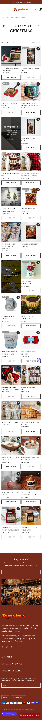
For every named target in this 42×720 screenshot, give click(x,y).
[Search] (36, 9)
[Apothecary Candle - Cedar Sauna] (31, 515)
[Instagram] (8, 647)
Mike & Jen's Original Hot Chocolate (9, 353)
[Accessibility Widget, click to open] (39, 360)
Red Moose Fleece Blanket (28, 353)
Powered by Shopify (29, 709)
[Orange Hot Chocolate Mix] (31, 56)
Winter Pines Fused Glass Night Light (8, 210)
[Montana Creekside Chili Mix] (31, 196)
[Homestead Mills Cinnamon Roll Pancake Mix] (11, 232)
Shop (8, 17)
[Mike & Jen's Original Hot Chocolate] (11, 339)
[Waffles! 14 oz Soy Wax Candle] (31, 410)
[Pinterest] (13, 647)
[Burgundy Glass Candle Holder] (11, 480)
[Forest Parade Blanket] (11, 410)
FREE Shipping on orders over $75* (23, 2)
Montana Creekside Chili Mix (29, 210)
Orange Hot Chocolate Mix (30, 69)
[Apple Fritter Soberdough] (31, 269)
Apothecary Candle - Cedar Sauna (29, 529)
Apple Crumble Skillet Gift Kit (10, 104)
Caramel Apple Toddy (29, 244)
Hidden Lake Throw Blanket (29, 388)
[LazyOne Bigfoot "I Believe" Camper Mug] (31, 91)
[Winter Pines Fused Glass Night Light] (11, 196)
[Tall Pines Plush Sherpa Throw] (11, 161)
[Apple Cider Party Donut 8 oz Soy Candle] (31, 480)
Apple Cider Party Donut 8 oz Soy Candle (30, 494)
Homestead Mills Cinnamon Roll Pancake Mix (8, 246)
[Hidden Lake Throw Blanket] (31, 375)
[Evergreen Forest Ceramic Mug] (31, 304)
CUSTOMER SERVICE (11, 664)
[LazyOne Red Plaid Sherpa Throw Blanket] (11, 375)
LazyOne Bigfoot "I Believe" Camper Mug (29, 104)
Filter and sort (9, 42)
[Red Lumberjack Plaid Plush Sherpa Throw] (31, 161)
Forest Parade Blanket (10, 422)
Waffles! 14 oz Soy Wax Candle (30, 423)
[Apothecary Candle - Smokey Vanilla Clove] (11, 515)
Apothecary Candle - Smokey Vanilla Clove (10, 529)
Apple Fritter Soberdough (26, 283)
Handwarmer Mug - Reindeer (9, 318)
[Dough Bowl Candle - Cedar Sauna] (11, 445)
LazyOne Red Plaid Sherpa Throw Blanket (10, 388)
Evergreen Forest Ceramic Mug (28, 318)
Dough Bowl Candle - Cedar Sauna (10, 459)
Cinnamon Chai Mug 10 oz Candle (30, 459)
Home (3, 17)
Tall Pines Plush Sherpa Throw (10, 175)
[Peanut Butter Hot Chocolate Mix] (31, 126)
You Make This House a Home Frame (10, 69)
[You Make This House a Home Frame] (11, 56)
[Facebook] (3, 647)
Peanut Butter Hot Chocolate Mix (28, 140)
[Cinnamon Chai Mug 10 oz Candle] (31, 445)
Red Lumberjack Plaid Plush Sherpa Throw (29, 175)
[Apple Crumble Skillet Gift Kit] (11, 91)
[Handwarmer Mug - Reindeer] (11, 304)
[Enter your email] (39, 572)
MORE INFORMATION (12, 671)
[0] (39, 9)
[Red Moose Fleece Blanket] (31, 339)
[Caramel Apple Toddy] (31, 232)
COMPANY (6, 657)
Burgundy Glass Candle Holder (10, 494)
